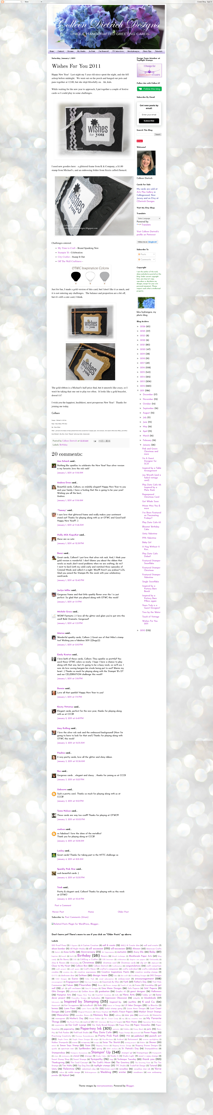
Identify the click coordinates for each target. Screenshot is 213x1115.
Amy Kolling (63, 728)
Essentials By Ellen (110, 982)
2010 (143, 630)
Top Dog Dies (84, 1066)
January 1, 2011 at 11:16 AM (70, 473)
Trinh (59, 887)
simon (54, 1046)
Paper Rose (124, 1025)
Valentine (68, 1069)
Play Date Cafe (102, 1032)
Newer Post (58, 912)
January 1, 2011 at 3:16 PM (70, 679)
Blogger (130, 1086)
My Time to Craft (66, 248)
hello (117, 995)
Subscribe (149, 121)
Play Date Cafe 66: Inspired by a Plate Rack (151, 487)
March (146, 436)
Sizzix (87, 1046)
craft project (61, 969)
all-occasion (118, 948)
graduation (104, 991)
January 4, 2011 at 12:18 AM (70, 841)
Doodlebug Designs (138, 976)
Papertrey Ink (91, 1029)
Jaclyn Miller (64, 590)
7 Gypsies (74, 945)
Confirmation (117, 966)
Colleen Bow (82, 966)
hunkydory (95, 998)
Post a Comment (63, 906)
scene (74, 1043)
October (147, 404)
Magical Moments (85, 1012)
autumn (121, 952)
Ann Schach (63, 461)
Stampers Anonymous (79, 1053)
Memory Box (100, 1015)
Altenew (137, 949)
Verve (158, 1069)
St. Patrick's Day (130, 1049)
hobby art (147, 995)
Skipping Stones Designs (146, 1046)
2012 (143, 386)
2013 (143, 381)
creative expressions (86, 972)
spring (99, 1049)
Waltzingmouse (91, 1072)
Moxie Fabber (95, 1019)
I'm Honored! (104, 51)
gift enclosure (74, 988)
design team (100, 975)
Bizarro (104, 956)
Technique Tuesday (126, 1059)
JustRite (132, 1002)
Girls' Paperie (150, 988)
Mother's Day (76, 1018)
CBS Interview (108, 960)
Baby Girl (146, 542)
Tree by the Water (151, 612)
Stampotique (142, 1053)
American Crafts (153, 949)
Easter (75, 979)
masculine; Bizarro (83, 1015)
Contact (61, 51)
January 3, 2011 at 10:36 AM (71, 761)
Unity (54, 1069)
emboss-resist (124, 979)
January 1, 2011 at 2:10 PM (70, 645)
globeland (74, 992)
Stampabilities (151, 1049)
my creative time (135, 1019)
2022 (143, 340)
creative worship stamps (146, 972)
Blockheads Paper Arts (140, 956)
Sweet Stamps (79, 1059)
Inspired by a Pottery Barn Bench (149, 589)
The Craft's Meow (101, 1063)
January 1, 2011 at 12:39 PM (70, 543)
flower (100, 985)
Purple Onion (63, 1039)
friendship (149, 985)
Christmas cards (128, 963)
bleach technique (118, 956)
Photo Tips (147, 51)
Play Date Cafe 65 (151, 522)
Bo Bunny (64, 960)
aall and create (151, 945)
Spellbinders (85, 1049)
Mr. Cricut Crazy (111, 1019)
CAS (75, 960)
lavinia (55, 1008)
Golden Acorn (88, 992)
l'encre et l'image (114, 1005)
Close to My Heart (61, 966)
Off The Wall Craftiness (70, 261)
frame (138, 985)
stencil (76, 1056)
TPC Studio (121, 1066)
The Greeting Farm (142, 1063)
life (96, 1008)
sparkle (54, 1049)
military (118, 1015)
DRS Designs (155, 976)
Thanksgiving (58, 1063)
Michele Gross (64, 612)
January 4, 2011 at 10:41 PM (70, 899)
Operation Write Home (152, 1022)
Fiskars (69, 985)
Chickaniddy (154, 960)
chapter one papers (137, 960)
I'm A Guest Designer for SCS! (149, 461)
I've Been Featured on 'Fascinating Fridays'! (151, 515)
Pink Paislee (63, 1033)
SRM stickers (112, 1049)
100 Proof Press (59, 945)
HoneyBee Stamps (79, 998)
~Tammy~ (62, 510)
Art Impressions (108, 952)
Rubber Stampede (60, 1043)
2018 (143, 359)
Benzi (60, 553)
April (145, 431)
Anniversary (88, 952)
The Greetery (122, 1063)
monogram (60, 1019)
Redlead (120, 1039)
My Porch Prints (73, 1022)
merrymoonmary (105, 1086)
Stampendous (58, 1053)
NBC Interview (100, 1022)
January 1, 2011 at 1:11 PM (69, 602)
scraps (96, 1043)
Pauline (61, 753)
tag (111, 1059)
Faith (125, 982)
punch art (155, 1036)
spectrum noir (67, 1049)
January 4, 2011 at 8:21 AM (70, 859)
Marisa (60, 633)
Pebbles (126, 1029)
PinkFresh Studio (81, 1033)
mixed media (144, 1015)
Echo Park (89, 979)
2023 (143, 336)
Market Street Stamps (150, 1012)
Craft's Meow (89, 969)
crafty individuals (150, 969)
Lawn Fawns (86, 1009)
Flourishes (85, 985)
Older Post (123, 912)
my (123, 1019)
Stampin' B (63, 252)
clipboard (155, 963)
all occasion (96, 948)
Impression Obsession (116, 998)
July (145, 418)
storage (88, 1056)
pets (149, 1029)
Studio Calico (101, 1056)
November (148, 399)
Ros (59, 771)
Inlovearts (55, 1002)
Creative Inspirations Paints (115, 972)
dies (115, 976)
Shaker (142, 1043)
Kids (100, 1005)
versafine (123, 1069)
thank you (148, 1059)
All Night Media (77, 949)
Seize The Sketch (111, 1042)
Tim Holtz (67, 1066)
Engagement (72, 982)
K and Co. (148, 1002)
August (147, 413)
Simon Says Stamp (69, 1046)
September (148, 408)
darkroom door (68, 976)
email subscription (106, 979)
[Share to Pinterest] (109, 441)
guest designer (137, 991)
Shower (152, 1042)
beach (63, 956)
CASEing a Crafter (89, 960)
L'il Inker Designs (133, 1005)
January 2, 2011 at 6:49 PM (70, 718)
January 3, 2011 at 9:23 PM (70, 801)
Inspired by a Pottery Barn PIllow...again (149, 598)
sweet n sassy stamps (148, 1056)
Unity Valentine (149, 534)
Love (68, 1011)
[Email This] (100, 441)
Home (52, 51)
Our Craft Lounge (77, 1025)
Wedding (105, 1072)
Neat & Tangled (115, 1022)
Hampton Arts (64, 995)
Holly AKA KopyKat (68, 535)
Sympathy (97, 1059)
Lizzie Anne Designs (136, 1009)
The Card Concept (79, 1063)
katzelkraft (88, 1005)
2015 (143, 372)
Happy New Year (84, 995)
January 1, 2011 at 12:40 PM (70, 580)
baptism (55, 956)
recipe (96, 1039)
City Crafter (64, 256)
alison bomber (58, 949)
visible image (74, 1072)
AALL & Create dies (130, 945)
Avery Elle (138, 952)
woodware (138, 1072)
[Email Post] (95, 441)
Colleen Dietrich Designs (55, 8)
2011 (142, 391)
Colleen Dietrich (100, 966)
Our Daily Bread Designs (103, 1025)
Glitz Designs (58, 991)
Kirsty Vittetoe (65, 707)
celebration (121, 960)
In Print (92, 51)
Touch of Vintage (150, 617)
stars (56, 1056)
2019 (143, 354)
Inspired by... (116, 1002)
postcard (136, 1033)
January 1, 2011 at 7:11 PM (69, 697)
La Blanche (153, 1005)
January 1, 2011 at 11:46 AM (70, 525)
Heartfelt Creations (103, 995)
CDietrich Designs (145, 201)
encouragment (57, 982)
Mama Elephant (102, 1012)
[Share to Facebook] (107, 441)
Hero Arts (128, 995)
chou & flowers (58, 963)
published (139, 1036)
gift (63, 988)
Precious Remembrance (84, 1036)
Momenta (156, 1015)
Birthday (63, 445)
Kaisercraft (56, 1005)
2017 (142, 363)
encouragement (144, 978)
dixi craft (124, 976)
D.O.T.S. (55, 976)
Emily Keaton (64, 655)
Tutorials (158, 51)
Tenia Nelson (64, 811)
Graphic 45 (121, 992)
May (145, 427)
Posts (143, 254)
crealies (55, 972)
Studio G (114, 1056)
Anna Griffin (69, 952)
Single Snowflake (150, 582)
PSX (128, 1036)
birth (72, 956)
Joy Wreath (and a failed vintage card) (151, 478)
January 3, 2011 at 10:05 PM (71, 819)
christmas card (109, 963)
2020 (143, 349)
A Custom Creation (89, 945)
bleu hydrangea (133, 51)
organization (59, 1025)
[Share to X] (104, 441)
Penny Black (138, 1029)
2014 (143, 377)
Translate (146, 225)
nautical (86, 1022)
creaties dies (68, 972)
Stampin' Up (101, 1052)
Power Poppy (150, 1033)
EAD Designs (61, 979)
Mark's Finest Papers (122, 1012)
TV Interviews (118, 51)
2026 (143, 327)
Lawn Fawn (69, 1008)
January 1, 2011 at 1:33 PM (70, 623)
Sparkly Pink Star (66, 869)
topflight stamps (102, 1066)
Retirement (133, 1039)
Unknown (62, 790)
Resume (71, 51)
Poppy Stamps (124, 1033)
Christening (74, 963)
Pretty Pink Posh (108, 1036)
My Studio (81, 51)
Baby (152, 952)
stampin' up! (127, 1053)
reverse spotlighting (151, 1039)
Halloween (156, 991)
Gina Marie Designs (111, 988)
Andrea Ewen (64, 483)
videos (61, 1072)
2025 (143, 331)
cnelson (61, 829)
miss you (129, 1015)
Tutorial (153, 1066)
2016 (143, 368)
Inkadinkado (150, 998)
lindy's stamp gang (113, 1009)
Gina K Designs (91, 988)
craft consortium (153, 966)
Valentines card (107, 1069)
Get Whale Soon (150, 501)
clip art (143, 963)
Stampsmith (156, 1053)
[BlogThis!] (102, 441)
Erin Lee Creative (92, 982)
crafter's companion (109, 969)
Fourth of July (126, 985)
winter (122, 1072)
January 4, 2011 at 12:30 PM (71, 878)
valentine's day (89, 1069)
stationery (66, 1056)
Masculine (63, 1015)
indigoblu (136, 998)
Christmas (88, 962)
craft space (75, 969)
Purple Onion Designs (81, 1039)
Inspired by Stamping (81, 1002)
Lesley (60, 851)
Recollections (107, 1039)
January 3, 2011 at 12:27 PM (70, 780)
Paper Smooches (142, 1025)
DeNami (83, 976)
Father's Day (140, 982)
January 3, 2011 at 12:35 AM (71, 743)
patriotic (116, 1029)
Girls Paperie (134, 988)
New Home (131, 1022)
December (148, 395)
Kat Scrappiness (71, 1005)
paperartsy (69, 1029)
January (147, 445)
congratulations (133, 966)
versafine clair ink (142, 1069)
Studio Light (128, 1056)
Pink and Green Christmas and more (150, 451)
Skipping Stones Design (121, 1046)
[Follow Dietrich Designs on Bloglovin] (147, 243)
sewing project (130, 1043)
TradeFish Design (138, 1066)
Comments (145, 260)
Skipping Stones (102, 1046)
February (147, 440)
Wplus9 (65, 1075)
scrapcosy (85, 1043)
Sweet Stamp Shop (60, 1059)
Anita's (57, 952)
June (145, 422)
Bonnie (60, 688)
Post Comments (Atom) (76, 917)
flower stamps (111, 985)
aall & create (108, 945)
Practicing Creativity (61, 1036)
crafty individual (130, 969)
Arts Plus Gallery (145, 192)
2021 (143, 345)
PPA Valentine (149, 538)
